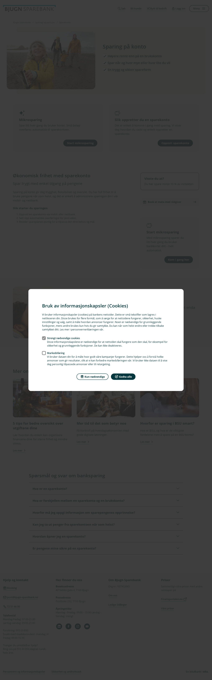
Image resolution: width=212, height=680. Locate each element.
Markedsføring (56, 353)
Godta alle (125, 376)
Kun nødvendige (95, 376)
